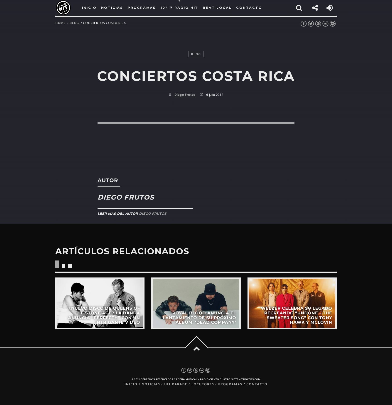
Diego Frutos (185, 94)
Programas (230, 384)
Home (60, 23)
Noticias (151, 384)
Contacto (256, 384)
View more (100, 303)
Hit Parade (175, 384)
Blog (74, 23)
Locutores (202, 384)
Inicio (131, 384)
